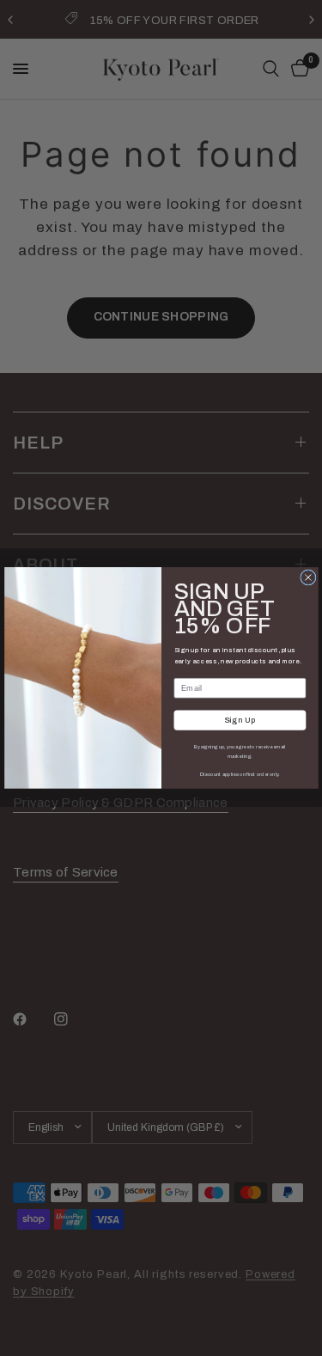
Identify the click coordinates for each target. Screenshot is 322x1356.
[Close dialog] (307, 577)
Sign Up (239, 720)
